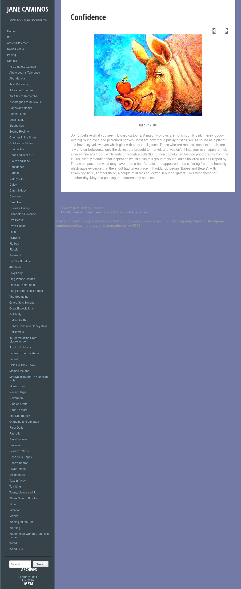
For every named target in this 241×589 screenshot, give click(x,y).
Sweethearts (17, 474)
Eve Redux (16, 220)
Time (12, 504)
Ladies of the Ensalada (24, 353)
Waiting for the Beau (22, 522)
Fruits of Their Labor (22, 285)
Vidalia (13, 516)
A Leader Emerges (21, 90)
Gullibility (15, 314)
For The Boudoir (19, 261)
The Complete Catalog (21, 66)
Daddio (14, 173)
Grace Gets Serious (21, 302)
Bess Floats (16, 119)
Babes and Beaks (20, 108)
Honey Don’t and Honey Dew (28, 326)
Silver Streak (17, 469)
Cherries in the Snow (22, 137)
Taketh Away (17, 480)
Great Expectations (21, 308)
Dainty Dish (16, 178)
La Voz (13, 359)
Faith (12, 232)
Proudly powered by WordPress (81, 212)
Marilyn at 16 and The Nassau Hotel (28, 378)
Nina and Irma (18, 404)
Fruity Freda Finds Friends (26, 290)
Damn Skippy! (18, 190)
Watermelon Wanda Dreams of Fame (29, 535)
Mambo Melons (19, 371)
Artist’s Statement (18, 43)
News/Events (15, 49)
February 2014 (27, 577)
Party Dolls (16, 427)
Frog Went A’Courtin (22, 279)
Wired (13, 543)
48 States (15, 267)
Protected (15, 445)
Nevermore (16, 398)
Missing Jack (17, 386)
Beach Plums (17, 114)
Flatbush (14, 243)
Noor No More (18, 410)
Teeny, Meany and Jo (22, 492)
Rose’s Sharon (18, 463)
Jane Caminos (27, 9)
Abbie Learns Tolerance (24, 72)
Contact (12, 60)
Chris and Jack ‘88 (21, 155)
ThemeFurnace (138, 212)
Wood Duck (16, 549)
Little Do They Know (22, 365)
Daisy (13, 184)
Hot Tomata (16, 332)
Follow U (15, 255)
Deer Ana (15, 202)
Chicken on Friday (21, 143)
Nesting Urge (17, 392)
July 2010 (27, 580)
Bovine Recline (19, 131)
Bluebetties (16, 125)
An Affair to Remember (23, 96)
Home (11, 31)
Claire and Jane (19, 161)
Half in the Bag (18, 320)
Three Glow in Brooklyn (24, 498)
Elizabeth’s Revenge (22, 214)
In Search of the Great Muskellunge (23, 339)
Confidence (16, 167)
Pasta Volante (18, 439)
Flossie (14, 249)
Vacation (14, 510)
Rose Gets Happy (20, 457)
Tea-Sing (15, 486)
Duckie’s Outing (19, 208)
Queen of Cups (19, 451)
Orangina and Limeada (24, 421)
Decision (15, 196)
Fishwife (14, 237)
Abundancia (17, 78)
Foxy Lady (16, 273)
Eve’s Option (17, 226)
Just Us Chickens (20, 347)
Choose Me (16, 149)
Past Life (14, 433)
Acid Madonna (18, 84)
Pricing (11, 55)
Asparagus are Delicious (25, 102)
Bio (9, 37)
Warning (14, 528)
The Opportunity (19, 416)
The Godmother (19, 296)
